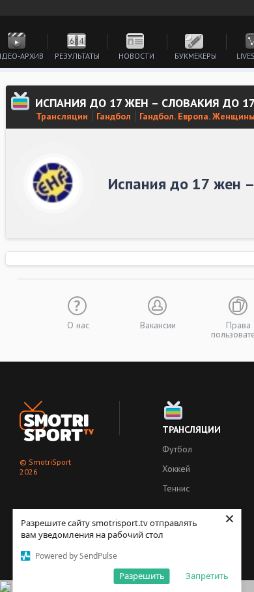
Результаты (77, 56)
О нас (78, 324)
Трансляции (62, 116)
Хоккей (176, 469)
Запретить (207, 576)
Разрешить (142, 576)
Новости (136, 56)
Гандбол (113, 116)
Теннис (176, 488)
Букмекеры (196, 56)
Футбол (177, 449)
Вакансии (158, 324)
